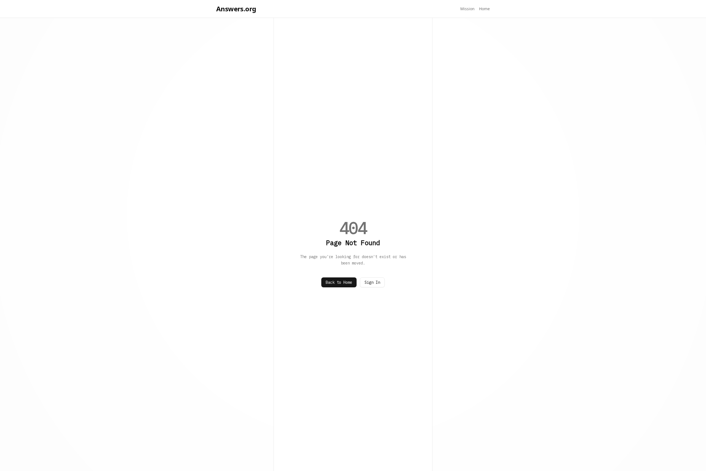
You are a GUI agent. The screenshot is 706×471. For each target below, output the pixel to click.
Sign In (372, 282)
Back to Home (339, 282)
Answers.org (236, 8)
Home (484, 8)
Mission (467, 8)
